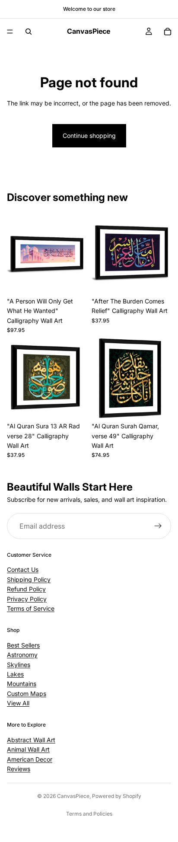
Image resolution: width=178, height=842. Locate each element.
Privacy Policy (27, 598)
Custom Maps (26, 693)
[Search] (28, 31)
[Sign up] (158, 526)
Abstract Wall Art (31, 739)
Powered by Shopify (116, 796)
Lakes (15, 674)
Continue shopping (89, 135)
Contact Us (22, 569)
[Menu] (10, 31)
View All (18, 703)
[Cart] (167, 31)
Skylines (18, 664)
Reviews (18, 768)
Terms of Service (30, 608)
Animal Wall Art (28, 749)
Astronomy (22, 654)
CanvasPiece (73, 796)
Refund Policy (26, 589)
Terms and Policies (89, 813)
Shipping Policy (29, 579)
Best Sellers (23, 645)
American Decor (29, 759)
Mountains (21, 683)
